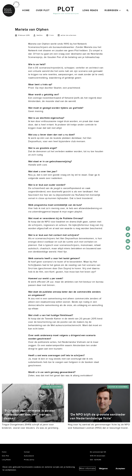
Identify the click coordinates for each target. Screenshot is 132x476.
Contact (27, 452)
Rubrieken (111, 10)
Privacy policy (29, 460)
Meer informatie (87, 468)
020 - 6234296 (95, 460)
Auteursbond (29, 456)
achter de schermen (51, 387)
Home (26, 10)
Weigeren (103, 468)
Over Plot (43, 10)
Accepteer (120, 468)
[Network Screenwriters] (11, 9)
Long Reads (90, 10)
